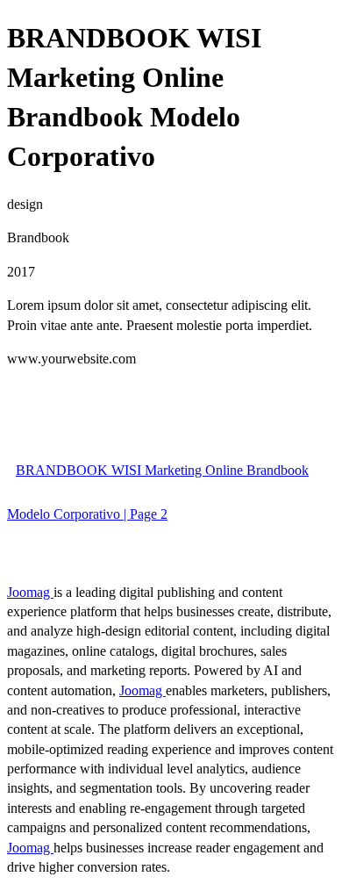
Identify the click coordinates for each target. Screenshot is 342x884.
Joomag (30, 592)
